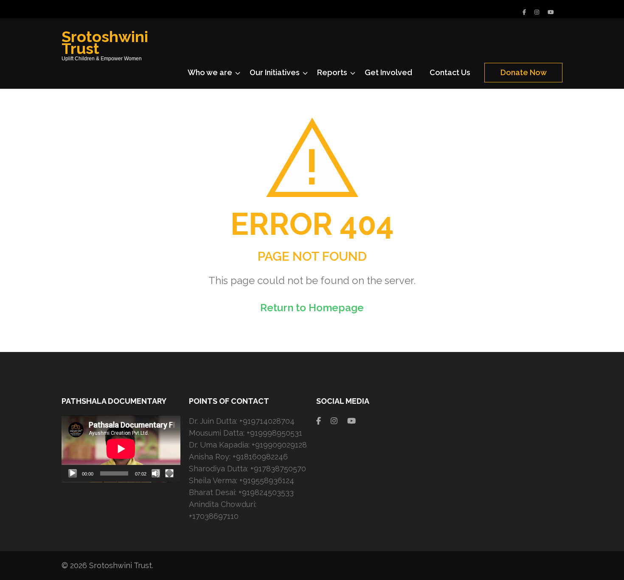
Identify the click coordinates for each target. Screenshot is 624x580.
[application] (121, 448)
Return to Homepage (312, 307)
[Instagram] (536, 12)
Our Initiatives (275, 72)
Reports (332, 72)
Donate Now (523, 72)
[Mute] (156, 473)
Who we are (210, 72)
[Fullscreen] (169, 473)
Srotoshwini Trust (105, 42)
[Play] (72, 473)
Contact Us (450, 72)
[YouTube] (551, 12)
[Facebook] (524, 12)
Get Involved (388, 72)
